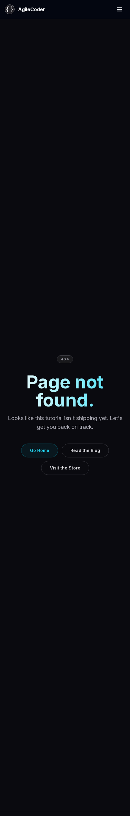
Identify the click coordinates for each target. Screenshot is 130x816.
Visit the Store (65, 467)
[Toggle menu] (119, 9)
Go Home (39, 450)
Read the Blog (85, 450)
